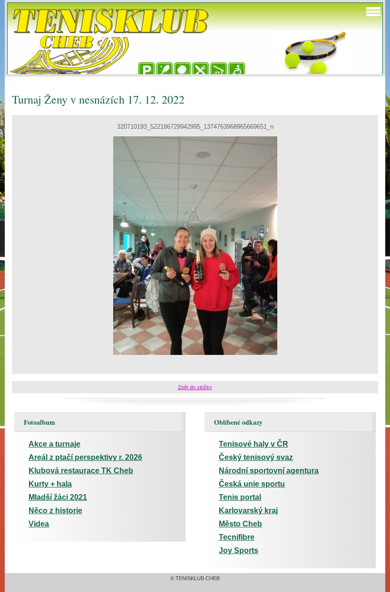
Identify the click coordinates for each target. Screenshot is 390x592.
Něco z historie (55, 510)
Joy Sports (238, 550)
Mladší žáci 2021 (58, 497)
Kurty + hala (50, 484)
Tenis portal (240, 497)
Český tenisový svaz (256, 457)
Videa (39, 524)
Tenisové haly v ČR (253, 444)
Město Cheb (240, 524)
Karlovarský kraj (248, 510)
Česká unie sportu (252, 484)
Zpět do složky (195, 387)
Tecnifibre (236, 537)
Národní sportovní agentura (269, 471)
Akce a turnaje (54, 444)
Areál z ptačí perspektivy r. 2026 (85, 457)
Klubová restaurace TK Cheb (81, 471)
